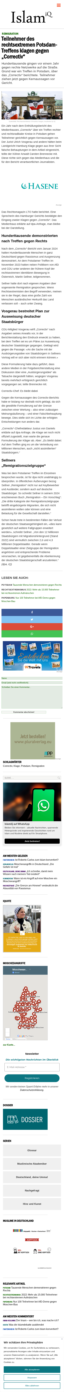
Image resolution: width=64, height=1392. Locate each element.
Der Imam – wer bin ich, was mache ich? (31, 1320)
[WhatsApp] (32, 633)
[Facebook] (32, 612)
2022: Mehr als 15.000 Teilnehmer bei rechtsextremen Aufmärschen (30, 591)
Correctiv (7, 766)
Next (48, 1248)
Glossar (32, 1150)
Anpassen (32, 1377)
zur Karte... (9, 1045)
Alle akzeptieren (32, 1369)
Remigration (38, 766)
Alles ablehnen (32, 1385)
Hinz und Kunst (32, 1204)
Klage (17, 766)
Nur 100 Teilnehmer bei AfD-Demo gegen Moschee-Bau (28, 599)
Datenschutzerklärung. (32, 1090)
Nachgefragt (32, 1190)
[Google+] (32, 626)
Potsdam (25, 766)
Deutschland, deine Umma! (32, 1177)
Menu (59, 4)
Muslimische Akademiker (32, 1163)
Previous (14, 1248)
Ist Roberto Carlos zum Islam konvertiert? (30, 860)
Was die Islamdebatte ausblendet (23, 1324)
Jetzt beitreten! (32, 841)
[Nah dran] (62, 1339)
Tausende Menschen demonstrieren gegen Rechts (31, 585)
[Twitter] (32, 619)
